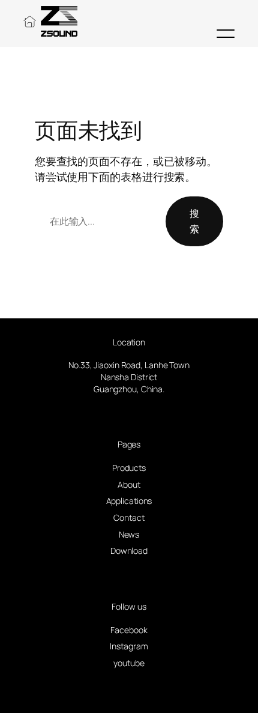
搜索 (194, 221)
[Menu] (226, 34)
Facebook (128, 630)
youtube (128, 663)
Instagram (129, 646)
